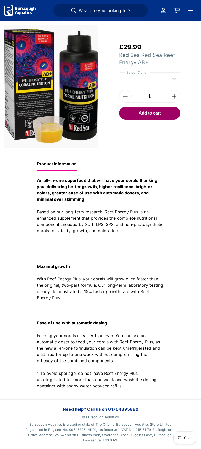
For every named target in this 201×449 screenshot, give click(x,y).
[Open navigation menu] (190, 10)
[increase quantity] (174, 96)
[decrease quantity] (125, 96)
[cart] (177, 10)
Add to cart (150, 113)
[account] (163, 10)
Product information (57, 164)
